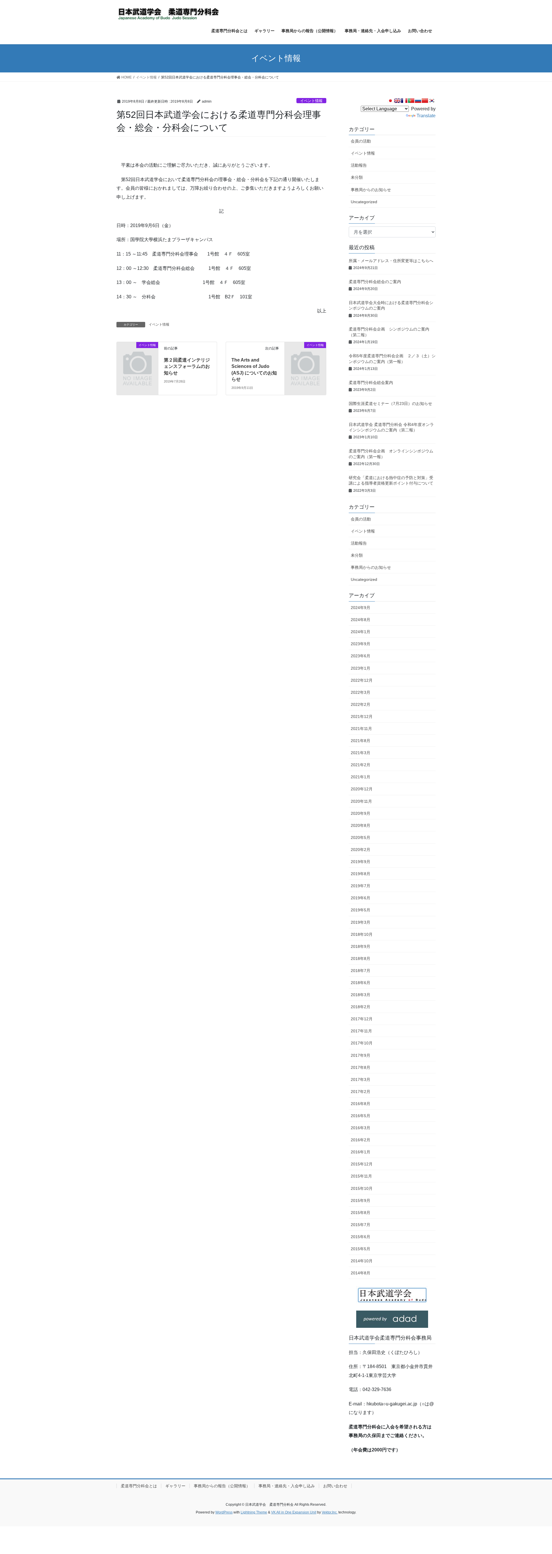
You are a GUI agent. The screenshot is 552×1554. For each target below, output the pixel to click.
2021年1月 (360, 777)
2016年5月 (360, 1115)
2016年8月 (360, 1103)
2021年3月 (360, 752)
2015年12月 (362, 1164)
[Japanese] (390, 100)
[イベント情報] (137, 354)
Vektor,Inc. (330, 1512)
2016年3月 (360, 1127)
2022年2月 (360, 704)
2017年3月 (360, 1079)
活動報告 (359, 165)
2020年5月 (360, 837)
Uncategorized (364, 201)
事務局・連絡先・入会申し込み (286, 1486)
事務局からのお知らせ (371, 189)
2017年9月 (360, 1055)
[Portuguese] (411, 100)
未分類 (357, 177)
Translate (426, 115)
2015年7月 (360, 1224)
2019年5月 (360, 910)
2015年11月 (361, 1176)
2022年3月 (360, 692)
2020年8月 (360, 825)
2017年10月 (362, 1043)
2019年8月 (360, 873)
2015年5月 (360, 1248)
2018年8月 (360, 958)
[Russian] (418, 100)
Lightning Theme (254, 1512)
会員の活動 (361, 141)
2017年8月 (360, 1067)
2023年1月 (360, 668)
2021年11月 (361, 728)
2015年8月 (360, 1212)
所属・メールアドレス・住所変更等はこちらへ (391, 260)
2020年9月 (360, 813)
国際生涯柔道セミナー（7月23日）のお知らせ (390, 403)
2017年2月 (360, 1091)
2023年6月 (360, 656)
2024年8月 (360, 619)
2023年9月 (360, 643)
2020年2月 (360, 849)
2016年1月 (360, 1152)
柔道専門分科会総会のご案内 (375, 281)
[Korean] (432, 100)
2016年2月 (360, 1140)
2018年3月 (360, 994)
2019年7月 (360, 885)
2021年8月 (360, 740)
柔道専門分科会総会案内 (371, 382)
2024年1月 (360, 631)
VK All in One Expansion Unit (293, 1512)
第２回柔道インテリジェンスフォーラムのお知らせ (187, 366)
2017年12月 (362, 1019)
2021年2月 (360, 764)
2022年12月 (362, 680)
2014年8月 (360, 1273)
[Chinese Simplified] (425, 100)
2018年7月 (360, 970)
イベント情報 (311, 101)
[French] (404, 100)
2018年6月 (360, 982)
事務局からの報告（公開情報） (222, 1486)
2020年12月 (362, 789)
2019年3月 (360, 922)
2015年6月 (360, 1236)
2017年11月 (361, 1031)
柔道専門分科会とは (139, 1486)
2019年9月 (360, 861)
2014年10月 (362, 1261)
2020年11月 (361, 801)
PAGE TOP (534, 1502)
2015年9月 (360, 1200)
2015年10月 (362, 1188)
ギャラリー (175, 1486)
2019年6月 (360, 898)
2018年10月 (362, 934)
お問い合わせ (335, 1486)
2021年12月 (362, 716)
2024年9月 (360, 607)
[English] (397, 100)
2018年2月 (360, 1006)
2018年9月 (360, 946)
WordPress (224, 1512)
